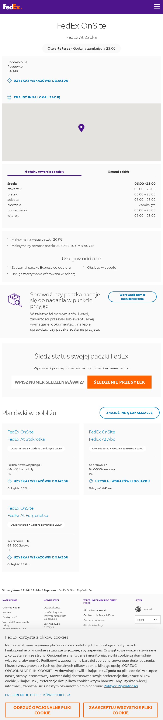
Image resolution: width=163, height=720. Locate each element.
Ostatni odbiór (118, 171)
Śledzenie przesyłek (119, 382)
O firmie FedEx (11, 607)
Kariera (7, 612)
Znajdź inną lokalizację (37, 97)
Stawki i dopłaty (93, 625)
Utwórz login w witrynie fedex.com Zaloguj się (55, 615)
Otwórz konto (52, 607)
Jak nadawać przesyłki (52, 625)
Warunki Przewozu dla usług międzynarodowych (16, 625)
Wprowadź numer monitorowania (132, 297)
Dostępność (10, 617)
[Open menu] (157, 7)
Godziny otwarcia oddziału (44, 171)
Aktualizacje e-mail (94, 610)
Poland (147, 609)
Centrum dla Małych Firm (98, 615)
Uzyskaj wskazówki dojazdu (37, 80)
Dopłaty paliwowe (94, 620)
